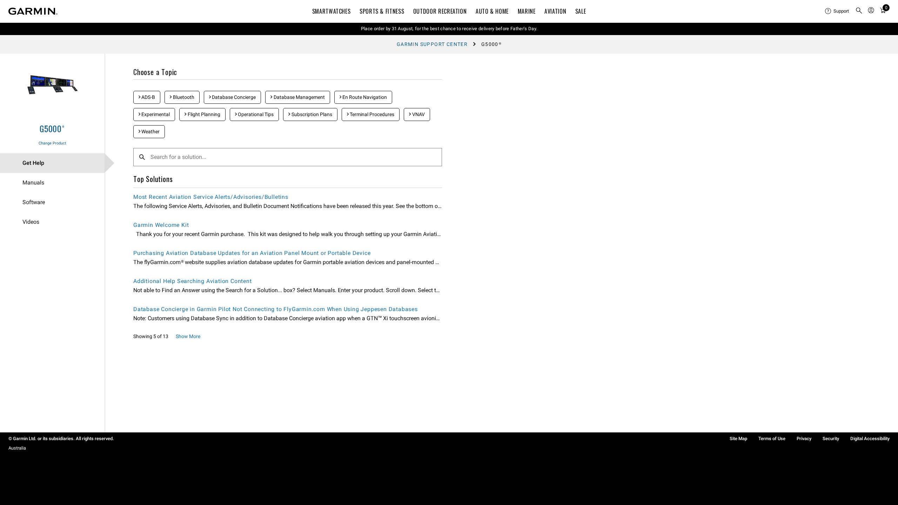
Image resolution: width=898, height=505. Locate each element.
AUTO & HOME (492, 11)
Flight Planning (203, 114)
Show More (188, 336)
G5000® (52, 128)
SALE (580, 11)
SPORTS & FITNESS (382, 11)
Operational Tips (255, 114)
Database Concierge (233, 97)
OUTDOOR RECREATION (440, 11)
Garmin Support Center (432, 44)
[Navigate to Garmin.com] (33, 11)
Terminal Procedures (371, 114)
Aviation (555, 11)
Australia (17, 448)
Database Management (299, 97)
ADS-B (147, 97)
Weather (150, 131)
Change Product (52, 143)
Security (831, 438)
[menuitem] (837, 11)
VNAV (418, 114)
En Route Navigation (364, 97)
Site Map (738, 438)
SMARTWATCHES (331, 11)
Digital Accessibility (870, 438)
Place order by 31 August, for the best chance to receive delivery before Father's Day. (449, 28)
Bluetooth (183, 97)
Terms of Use (771, 438)
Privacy (804, 438)
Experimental (155, 114)
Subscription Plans (311, 114)
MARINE (527, 11)
